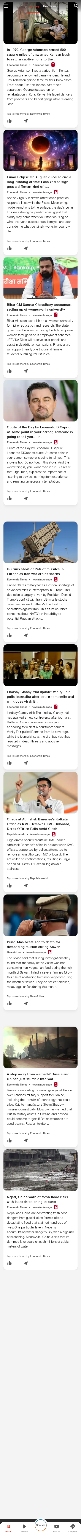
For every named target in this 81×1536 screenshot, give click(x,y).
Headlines (49, 6)
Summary (33, 6)
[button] (9, 121)
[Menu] (6, 6)
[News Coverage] (53, 65)
